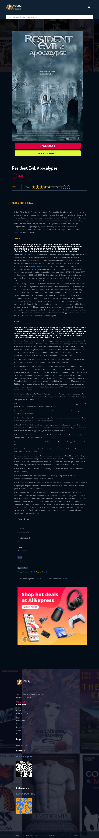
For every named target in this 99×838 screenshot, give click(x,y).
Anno (20, 557)
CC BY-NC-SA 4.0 (69, 579)
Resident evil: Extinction (43, 316)
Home (18, 710)
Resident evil (28, 255)
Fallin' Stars (20, 727)
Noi (17, 734)
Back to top (78, 835)
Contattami (21, 702)
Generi (18, 724)
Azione (38, 572)
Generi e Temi (22, 568)
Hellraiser (68, 289)
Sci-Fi (33, 572)
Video (18, 730)
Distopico (26, 572)
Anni (18, 717)
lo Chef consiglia (22, 714)
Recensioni (20, 720)
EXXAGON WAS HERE (25, 793)
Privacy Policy (21, 745)
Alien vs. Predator (35, 266)
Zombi (20, 572)
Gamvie (45, 572)
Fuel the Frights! (24, 756)
